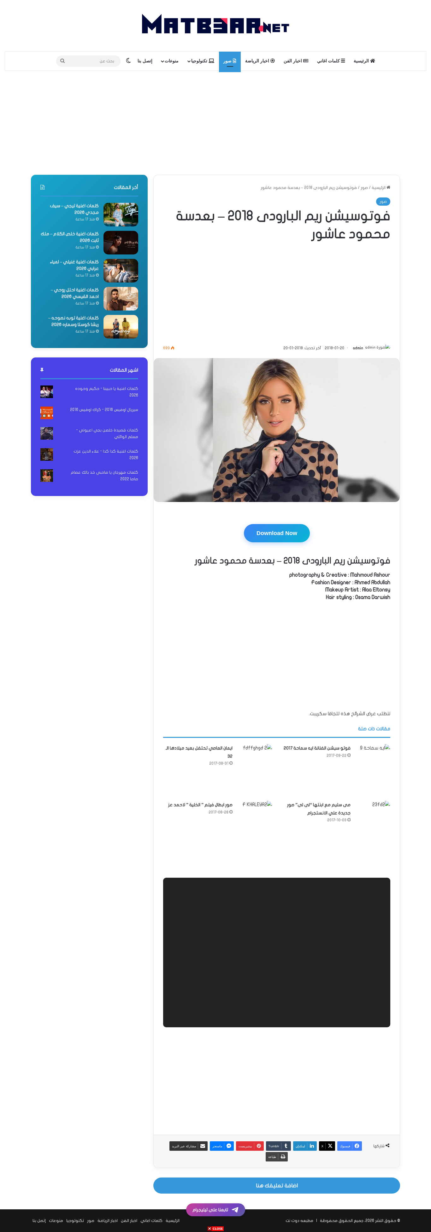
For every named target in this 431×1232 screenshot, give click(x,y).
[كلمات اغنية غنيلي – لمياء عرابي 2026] (120, 270)
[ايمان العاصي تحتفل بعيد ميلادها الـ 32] (254, 761)
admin (358, 348)
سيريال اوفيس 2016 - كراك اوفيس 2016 (104, 410)
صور (228, 61)
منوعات (172, 61)
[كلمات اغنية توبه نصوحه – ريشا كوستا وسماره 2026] (120, 327)
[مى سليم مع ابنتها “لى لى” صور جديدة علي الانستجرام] (372, 818)
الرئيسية (362, 61)
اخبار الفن (293, 61)
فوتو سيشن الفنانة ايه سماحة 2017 (317, 748)
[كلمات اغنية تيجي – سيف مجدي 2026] (120, 214)
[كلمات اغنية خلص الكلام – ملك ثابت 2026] (120, 242)
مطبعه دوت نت (299, 1220)
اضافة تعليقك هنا (277, 1185)
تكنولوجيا (200, 61)
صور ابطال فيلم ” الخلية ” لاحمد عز (200, 804)
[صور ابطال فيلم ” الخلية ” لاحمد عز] (254, 832)
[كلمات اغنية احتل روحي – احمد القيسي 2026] (120, 299)
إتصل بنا (145, 61)
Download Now (277, 533)
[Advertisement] (215, 121)
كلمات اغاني (329, 61)
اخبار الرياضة (257, 61)
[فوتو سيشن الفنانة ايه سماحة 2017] (372, 770)
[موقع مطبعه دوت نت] (215, 25)
